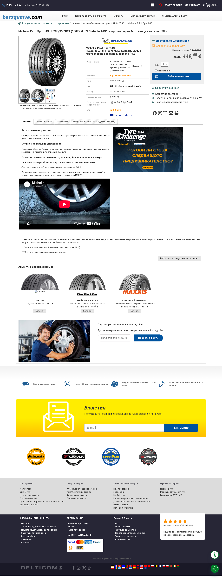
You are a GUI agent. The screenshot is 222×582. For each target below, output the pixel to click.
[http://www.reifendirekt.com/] (145, 568)
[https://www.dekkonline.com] (130, 566)
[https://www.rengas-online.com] (160, 566)
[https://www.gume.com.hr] (127, 568)
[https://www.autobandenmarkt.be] (156, 566)
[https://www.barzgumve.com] (123, 568)
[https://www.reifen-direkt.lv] (138, 568)
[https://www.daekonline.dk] (134, 566)
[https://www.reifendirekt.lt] (134, 568)
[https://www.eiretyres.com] (174, 566)
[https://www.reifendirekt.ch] (119, 566)
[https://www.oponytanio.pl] (112, 568)
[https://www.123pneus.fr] (116, 566)
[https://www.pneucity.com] (171, 566)
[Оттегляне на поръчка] (160, 5)
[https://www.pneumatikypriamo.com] (167, 566)
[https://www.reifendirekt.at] (149, 566)
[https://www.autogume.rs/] (141, 568)
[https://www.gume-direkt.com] (152, 566)
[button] (215, 555)
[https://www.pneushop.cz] (163, 566)
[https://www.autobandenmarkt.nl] (138, 566)
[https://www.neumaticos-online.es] (145, 566)
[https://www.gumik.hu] (178, 566)
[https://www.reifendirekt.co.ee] (130, 568)
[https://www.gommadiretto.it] (127, 566)
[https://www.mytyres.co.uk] (141, 566)
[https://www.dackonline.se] (123, 566)
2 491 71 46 (14, 5)
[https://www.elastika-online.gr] (119, 568)
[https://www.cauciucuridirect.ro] (116, 568)
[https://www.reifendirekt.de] (112, 566)
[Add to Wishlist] (165, 113)
